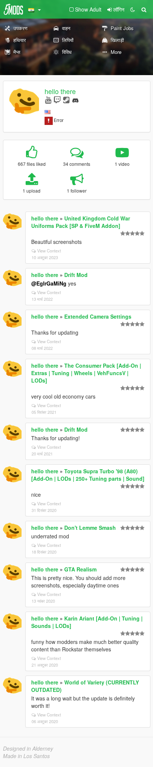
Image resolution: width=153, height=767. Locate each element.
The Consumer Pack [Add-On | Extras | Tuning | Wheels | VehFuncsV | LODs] (86, 373)
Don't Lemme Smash (90, 527)
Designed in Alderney (28, 748)
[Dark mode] (132, 9)
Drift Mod (76, 274)
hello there (60, 91)
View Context (49, 251)
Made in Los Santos (26, 756)
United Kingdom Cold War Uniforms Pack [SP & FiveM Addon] (80, 222)
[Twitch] (57, 99)
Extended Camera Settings (97, 316)
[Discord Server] (75, 99)
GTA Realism (80, 569)
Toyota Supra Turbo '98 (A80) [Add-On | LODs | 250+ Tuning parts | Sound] (87, 474)
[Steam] (66, 99)
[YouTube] (48, 99)
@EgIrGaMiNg (48, 283)
